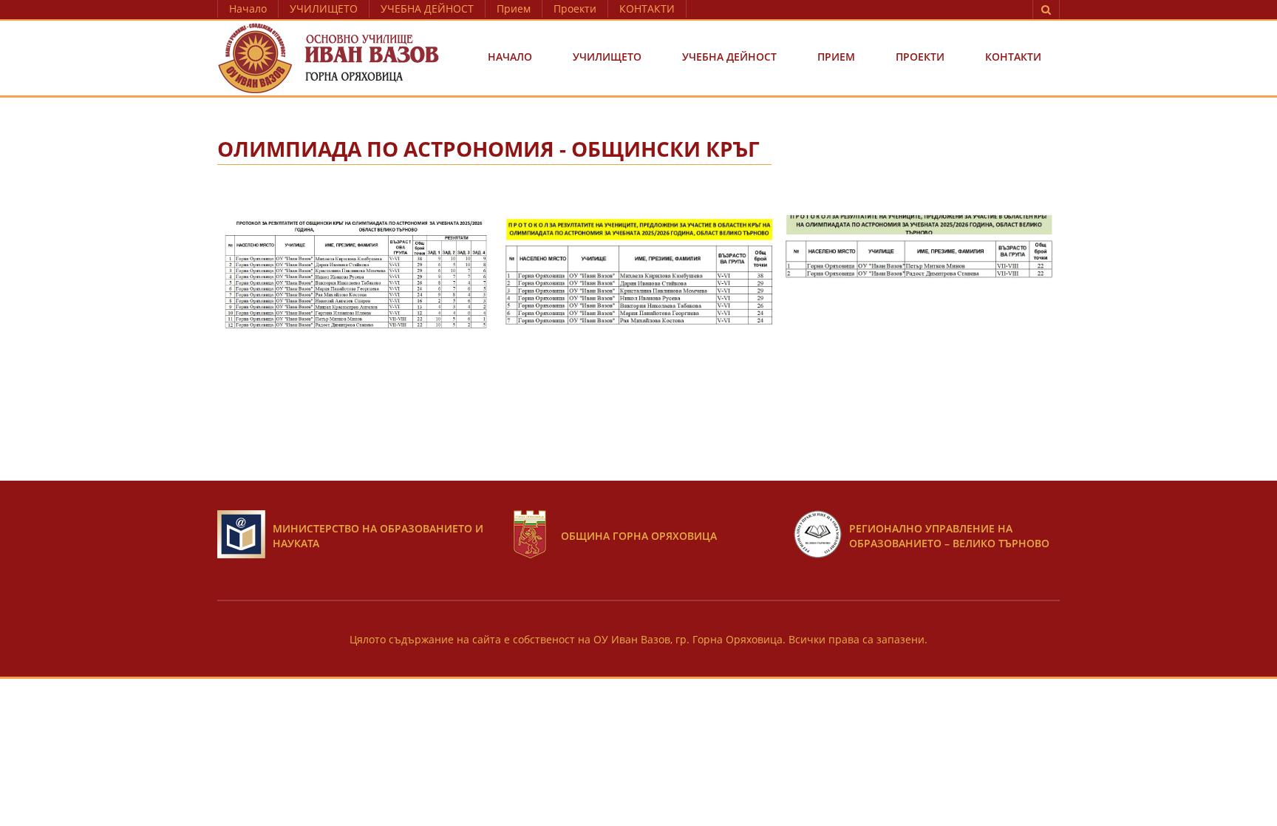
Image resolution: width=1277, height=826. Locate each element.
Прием (514, 8)
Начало (248, 8)
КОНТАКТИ (647, 8)
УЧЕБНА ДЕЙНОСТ (427, 8)
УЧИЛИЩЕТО (324, 8)
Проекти (575, 8)
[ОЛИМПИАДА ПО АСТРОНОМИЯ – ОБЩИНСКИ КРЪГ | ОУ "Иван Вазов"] (328, 57)
